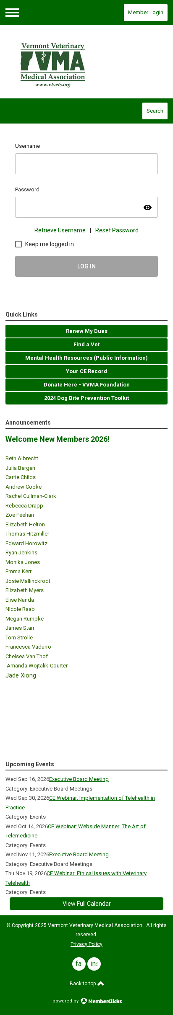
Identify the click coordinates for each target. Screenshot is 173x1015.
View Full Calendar (87, 903)
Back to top (83, 984)
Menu (12, 12)
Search (155, 111)
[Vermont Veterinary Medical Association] (86, 61)
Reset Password (117, 230)
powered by (66, 1001)
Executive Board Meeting (79, 779)
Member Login (145, 12)
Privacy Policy (86, 944)
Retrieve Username (60, 230)
